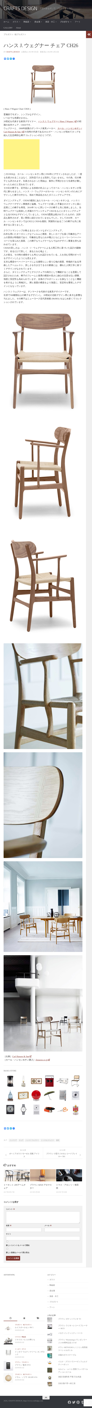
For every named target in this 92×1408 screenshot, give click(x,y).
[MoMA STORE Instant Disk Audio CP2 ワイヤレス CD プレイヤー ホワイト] (36, 1115)
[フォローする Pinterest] (78, 1402)
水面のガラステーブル (67, 1355)
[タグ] (38, 1318)
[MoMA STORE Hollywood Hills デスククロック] (23, 1101)
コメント (10, 1209)
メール (48, 1225)
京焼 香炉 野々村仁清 (66, 1383)
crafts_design (13, 52)
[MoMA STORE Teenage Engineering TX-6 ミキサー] (62, 1101)
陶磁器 (26, 22)
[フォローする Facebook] (69, 1402)
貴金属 (37, 22)
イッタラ (18, 1349)
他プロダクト (20, 34)
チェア (21, 1140)
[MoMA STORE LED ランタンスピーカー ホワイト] (23, 1087)
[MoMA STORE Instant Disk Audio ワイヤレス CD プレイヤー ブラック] (10, 1115)
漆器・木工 (50, 22)
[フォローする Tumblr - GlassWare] (82, 1402)
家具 (57, 1140)
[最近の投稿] (10, 1318)
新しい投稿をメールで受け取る (17, 1252)
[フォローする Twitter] (73, 1402)
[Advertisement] (22, 154)
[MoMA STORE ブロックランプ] (62, 1087)
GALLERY (8, 28)
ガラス (15, 22)
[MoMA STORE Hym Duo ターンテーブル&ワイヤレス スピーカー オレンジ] (49, 1115)
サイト (8, 1234)
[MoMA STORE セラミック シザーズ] (62, 1115)
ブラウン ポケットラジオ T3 (69, 1319)
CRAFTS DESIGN (20, 8)
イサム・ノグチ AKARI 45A (26, 1377)
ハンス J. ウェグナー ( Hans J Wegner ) (56, 121)
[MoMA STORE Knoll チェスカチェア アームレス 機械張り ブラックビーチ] (75, 1087)
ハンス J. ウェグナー (32, 1140)
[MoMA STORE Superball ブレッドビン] (36, 1101)
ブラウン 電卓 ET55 (23, 1365)
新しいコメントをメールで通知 (17, 1245)
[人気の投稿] (24, 1318)
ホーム (6, 22)
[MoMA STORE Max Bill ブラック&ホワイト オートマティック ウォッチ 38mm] (23, 1115)
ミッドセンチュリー (47, 1140)
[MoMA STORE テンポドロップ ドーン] (10, 1101)
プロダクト (65, 22)
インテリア (13, 1140)
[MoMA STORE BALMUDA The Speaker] (10, 1087)
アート (77, 22)
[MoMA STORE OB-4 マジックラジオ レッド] (49, 1087)
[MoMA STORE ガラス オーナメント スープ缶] (75, 1115)
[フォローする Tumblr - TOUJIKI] (86, 1402)
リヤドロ (18, 1337)
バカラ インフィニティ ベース (70, 1333)
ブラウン (18, 1362)
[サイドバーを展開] (89, 34)
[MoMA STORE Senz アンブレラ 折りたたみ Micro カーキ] (49, 1101)
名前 (9, 1225)
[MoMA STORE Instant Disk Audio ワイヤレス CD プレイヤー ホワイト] (75, 1101)
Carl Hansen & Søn (20, 1056)
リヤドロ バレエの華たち (25, 1340)
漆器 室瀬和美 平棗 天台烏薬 (69, 1377)
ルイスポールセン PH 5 (24, 1327)
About (18, 28)
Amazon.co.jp (41, 1060)
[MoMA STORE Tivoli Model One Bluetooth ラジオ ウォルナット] (36, 1087)
